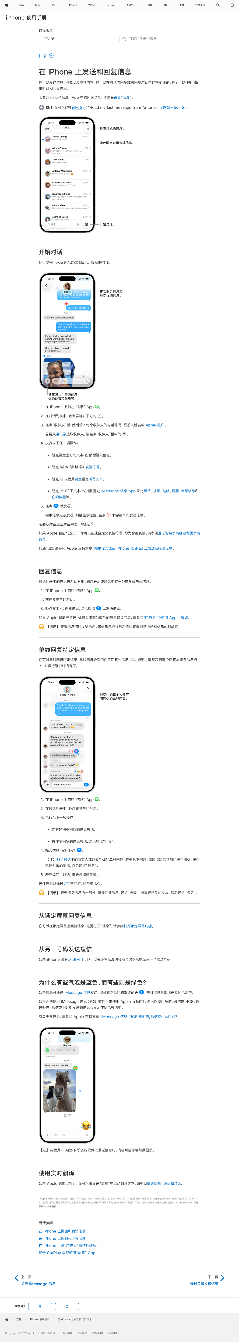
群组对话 (64, 860)
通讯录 (61, 434)
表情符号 (92, 467)
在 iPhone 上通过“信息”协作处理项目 (69, 1245)
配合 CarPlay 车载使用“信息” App (67, 1253)
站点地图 (113, 1333)
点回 (66, 884)
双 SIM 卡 (76, 959)
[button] (217, 5)
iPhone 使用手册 (26, 17)
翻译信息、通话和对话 (164, 1183)
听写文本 (96, 479)
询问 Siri (79, 107)
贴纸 (165, 491)
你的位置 (59, 497)
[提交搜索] (124, 39)
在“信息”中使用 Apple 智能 (165, 618)
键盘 (78, 479)
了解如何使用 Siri (174, 107)
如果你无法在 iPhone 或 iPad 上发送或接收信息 (133, 548)
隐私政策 (68, 1333)
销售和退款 (97, 1333)
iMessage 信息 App (118, 491)
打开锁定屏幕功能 (138, 926)
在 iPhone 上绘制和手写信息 (62, 1238)
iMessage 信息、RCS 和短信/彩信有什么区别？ (139, 1016)
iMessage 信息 (77, 992)
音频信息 (188, 491)
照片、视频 (152, 491)
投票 (175, 491)
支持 (18, 1319)
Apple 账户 (155, 425)
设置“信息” (122, 97)
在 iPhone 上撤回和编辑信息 (62, 1231)
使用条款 (82, 1333)
